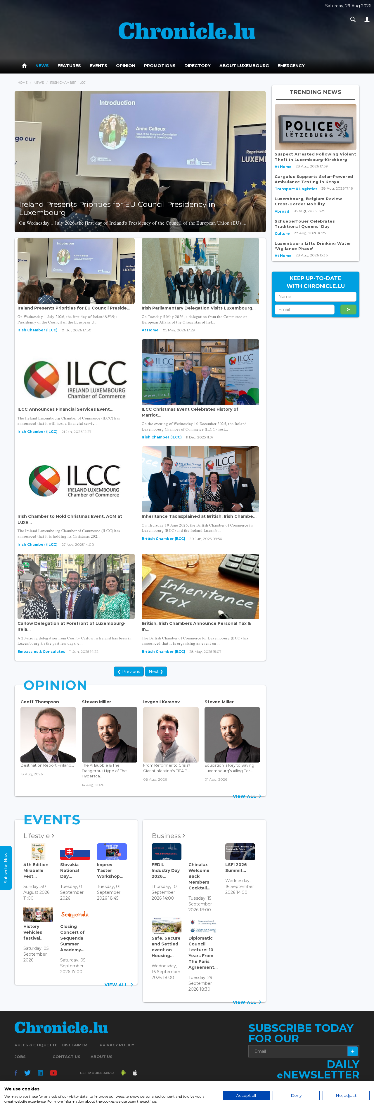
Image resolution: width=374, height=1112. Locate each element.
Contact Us (66, 1056)
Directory (197, 65)
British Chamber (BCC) (163, 538)
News (42, 65)
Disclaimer (74, 1045)
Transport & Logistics (296, 189)
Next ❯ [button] (156, 671)
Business (167, 836)
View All (246, 796)
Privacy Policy (117, 1045)
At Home (150, 330)
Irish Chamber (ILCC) (38, 330)
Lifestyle (37, 836)
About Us (101, 1056)
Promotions (160, 65)
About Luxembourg (244, 65)
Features (69, 65)
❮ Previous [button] (128, 671)
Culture (282, 233)
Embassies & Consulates (41, 651)
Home (22, 83)
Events (98, 65)
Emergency (291, 65)
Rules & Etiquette (36, 1045)
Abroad (282, 211)
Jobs (20, 1056)
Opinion (125, 65)
